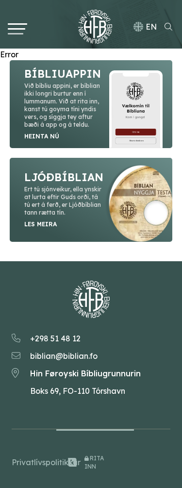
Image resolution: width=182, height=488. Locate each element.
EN (151, 27)
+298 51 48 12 (55, 338)
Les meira (40, 224)
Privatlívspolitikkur (37, 462)
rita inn (94, 462)
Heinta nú (41, 136)
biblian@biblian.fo (64, 356)
